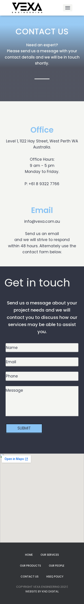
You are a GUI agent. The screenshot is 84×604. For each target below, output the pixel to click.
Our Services (50, 555)
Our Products (30, 566)
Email (42, 210)
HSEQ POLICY (54, 576)
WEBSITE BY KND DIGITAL (42, 591)
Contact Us (30, 576)
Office (42, 129)
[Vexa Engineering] (29, 7)
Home (29, 555)
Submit (24, 428)
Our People (56, 566)
